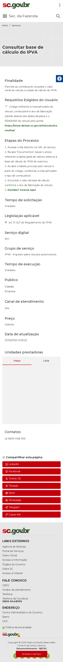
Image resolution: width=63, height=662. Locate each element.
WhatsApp (15, 500)
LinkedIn (14, 464)
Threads (13, 485)
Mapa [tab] (17, 360)
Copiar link (15, 514)
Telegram (14, 507)
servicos (16, 25)
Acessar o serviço (31, 654)
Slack (12, 492)
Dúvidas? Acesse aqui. (22, 189)
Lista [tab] (46, 360)
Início (5, 25)
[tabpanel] (31, 394)
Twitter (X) (15, 478)
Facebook (14, 471)
